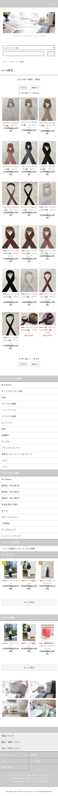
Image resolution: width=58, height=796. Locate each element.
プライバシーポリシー (39, 778)
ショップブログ (31, 781)
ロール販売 (20, 62)
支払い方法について (18, 775)
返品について (48, 775)
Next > (35, 87)
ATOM (45, 781)
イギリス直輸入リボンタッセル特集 (18, 548)
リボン (12, 62)
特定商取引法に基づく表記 (20, 778)
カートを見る (35, 761)
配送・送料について (34, 775)
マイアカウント (7, 755)
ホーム (5, 62)
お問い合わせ (6, 767)
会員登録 (33, 755)
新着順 (37, 79)
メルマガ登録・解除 (17, 781)
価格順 (30, 79)
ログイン (4, 761)
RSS (40, 781)
